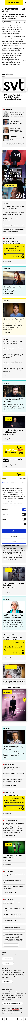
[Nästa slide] (26, 89)
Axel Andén (15, 1008)
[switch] (24, 514)
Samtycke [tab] (5, 482)
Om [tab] (23, 482)
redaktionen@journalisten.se (11, 832)
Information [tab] (14, 482)
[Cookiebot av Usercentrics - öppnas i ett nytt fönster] (19, 478)
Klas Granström (7, 21)
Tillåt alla (14, 531)
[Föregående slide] (2, 89)
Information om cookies (13, 1014)
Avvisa (14, 541)
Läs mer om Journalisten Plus (12, 1003)
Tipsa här (14, 830)
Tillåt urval (14, 536)
